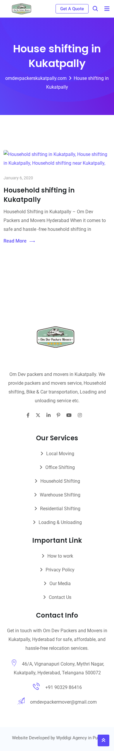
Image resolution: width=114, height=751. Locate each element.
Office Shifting (60, 467)
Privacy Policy (60, 570)
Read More (15, 241)
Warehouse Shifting (60, 495)
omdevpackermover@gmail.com (63, 702)
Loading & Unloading (60, 522)
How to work (60, 556)
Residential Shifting (60, 508)
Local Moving (60, 453)
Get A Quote (72, 8)
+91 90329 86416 (63, 687)
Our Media (60, 583)
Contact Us (60, 597)
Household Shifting (60, 481)
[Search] (95, 8)
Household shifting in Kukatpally (39, 195)
